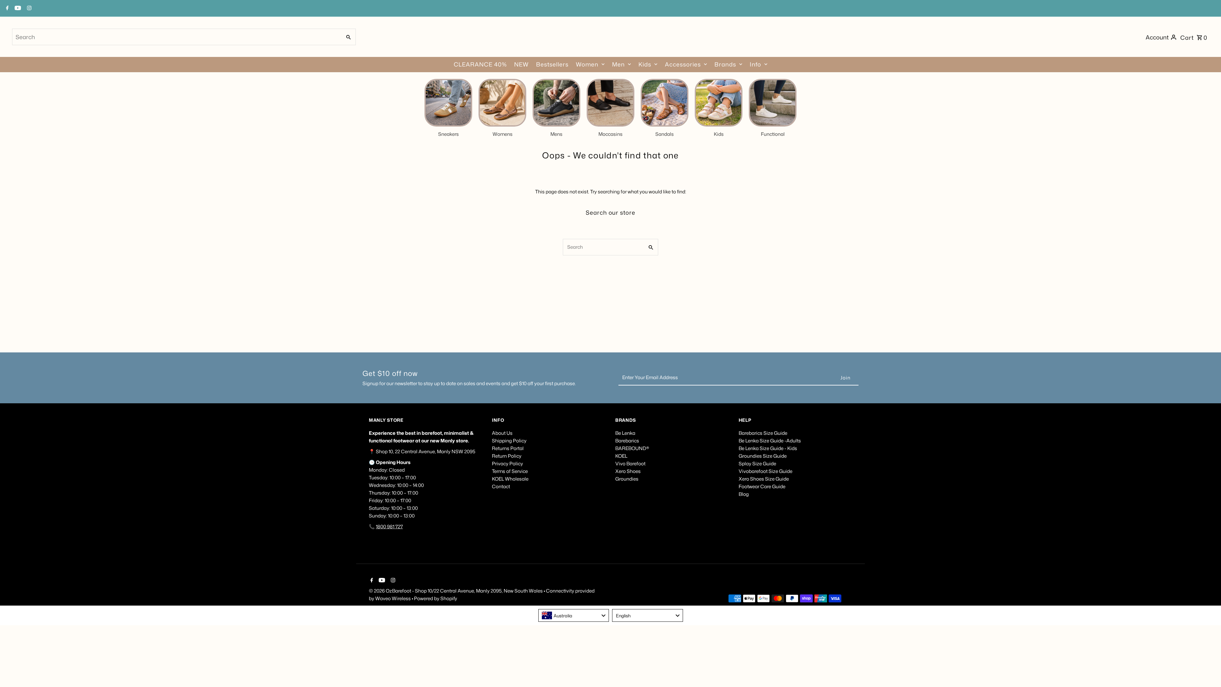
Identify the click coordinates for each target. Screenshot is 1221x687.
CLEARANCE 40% (480, 64)
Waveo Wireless (393, 598)
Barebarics (627, 440)
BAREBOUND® (632, 448)
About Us (502, 433)
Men (618, 64)
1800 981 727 (389, 526)
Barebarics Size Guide (763, 433)
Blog (744, 494)
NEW (521, 64)
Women (587, 64)
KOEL (621, 456)
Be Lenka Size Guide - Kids (768, 448)
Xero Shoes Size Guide (764, 478)
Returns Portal (508, 448)
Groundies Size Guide (763, 456)
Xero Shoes (628, 471)
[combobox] (176, 37)
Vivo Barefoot (630, 463)
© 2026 (377, 590)
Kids (644, 64)
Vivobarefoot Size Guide (765, 471)
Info (755, 64)
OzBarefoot (398, 590)
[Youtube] (381, 580)
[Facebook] (371, 580)
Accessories (683, 64)
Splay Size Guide (757, 463)
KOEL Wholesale (510, 478)
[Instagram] (392, 580)
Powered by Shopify (435, 598)
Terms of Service (510, 471)
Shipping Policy (509, 440)
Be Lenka (625, 433)
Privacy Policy (507, 463)
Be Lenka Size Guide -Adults (770, 440)
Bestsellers (552, 64)
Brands (725, 64)
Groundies (626, 478)
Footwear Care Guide (762, 486)
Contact (501, 486)
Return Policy (506, 456)
